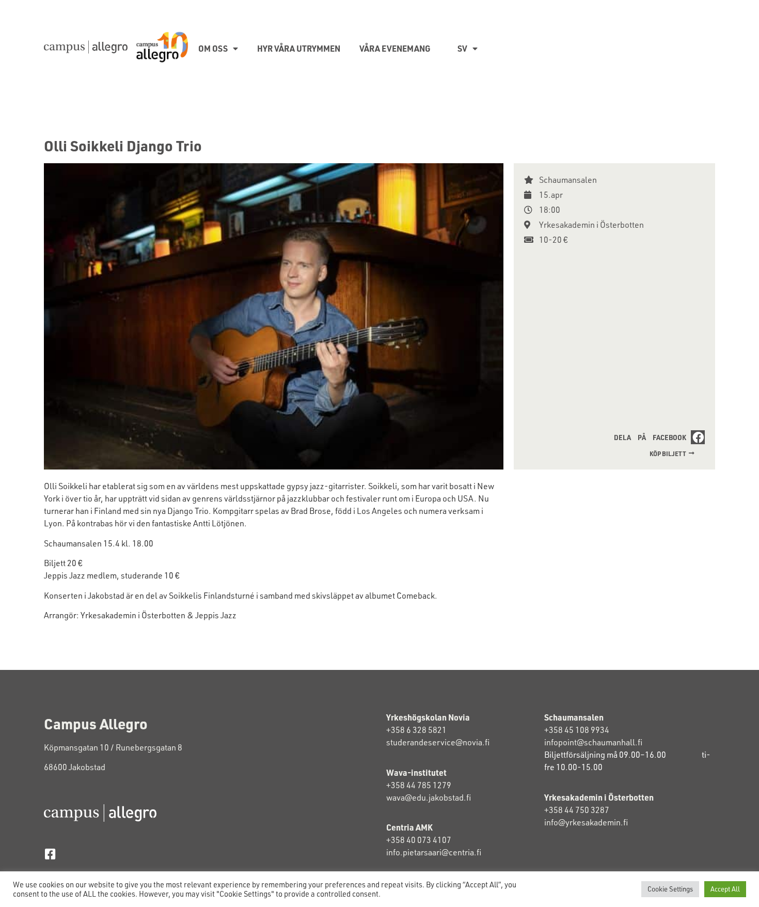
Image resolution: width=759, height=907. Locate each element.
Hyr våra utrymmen (298, 48)
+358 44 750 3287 (585, 810)
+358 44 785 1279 (418, 785)
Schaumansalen (568, 180)
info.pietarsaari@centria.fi (433, 852)
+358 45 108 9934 (576, 730)
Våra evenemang (395, 48)
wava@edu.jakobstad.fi (428, 797)
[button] (657, 437)
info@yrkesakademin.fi (586, 822)
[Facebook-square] (50, 854)
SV (462, 48)
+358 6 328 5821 (416, 730)
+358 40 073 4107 (418, 840)
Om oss (213, 48)
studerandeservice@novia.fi (438, 742)
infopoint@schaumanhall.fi (593, 742)
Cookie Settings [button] (670, 889)
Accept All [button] (725, 889)
